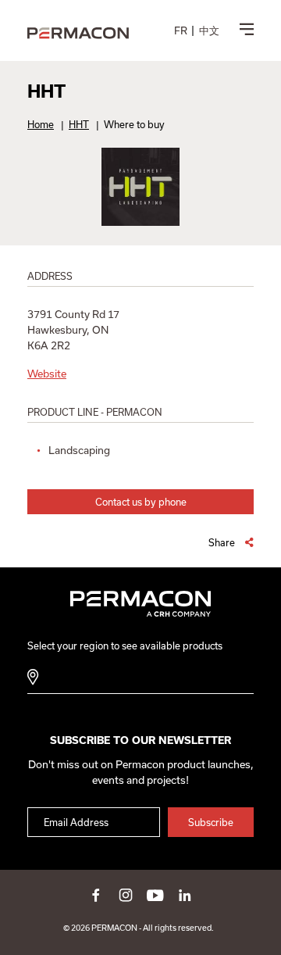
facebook (96, 894)
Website (46, 373)
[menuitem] (180, 30)
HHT (79, 124)
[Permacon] (78, 33)
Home (40, 124)
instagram (125, 894)
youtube (155, 894)
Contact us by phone (141, 501)
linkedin (185, 894)
